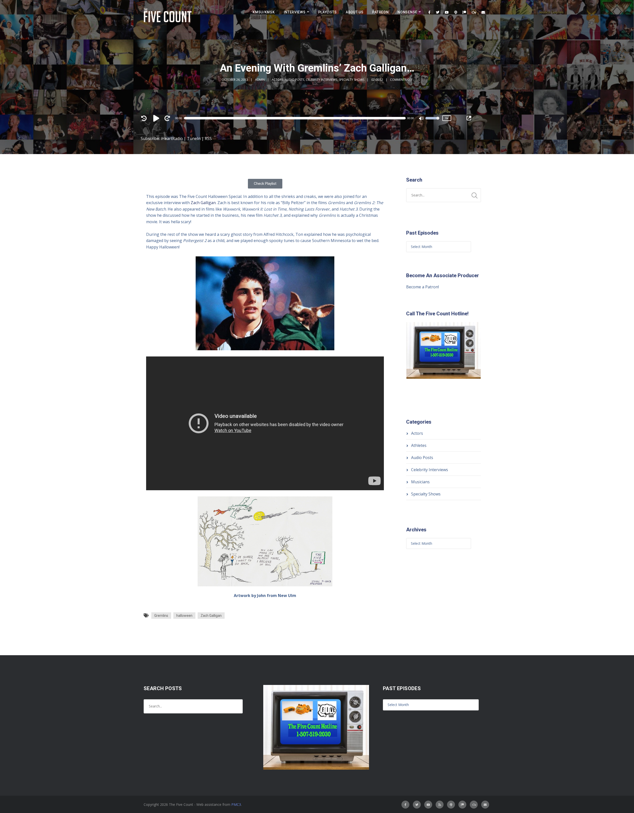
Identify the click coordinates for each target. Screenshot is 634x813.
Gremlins (161, 616)
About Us (355, 12)
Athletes (418, 445)
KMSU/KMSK (264, 12)
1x (446, 118)
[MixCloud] (474, 12)
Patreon (380, 12)
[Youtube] (446, 12)
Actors (277, 80)
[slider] (432, 121)
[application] (297, 118)
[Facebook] (429, 12)
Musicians (420, 482)
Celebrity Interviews (321, 80)
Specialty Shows (351, 80)
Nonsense (407, 12)
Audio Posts (294, 80)
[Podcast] (455, 12)
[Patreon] (464, 12)
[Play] (157, 118)
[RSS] (440, 805)
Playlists (327, 12)
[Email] (483, 12)
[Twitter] (437, 12)
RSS (208, 138)
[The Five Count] (168, 15)
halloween (184, 616)
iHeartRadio (172, 138)
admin (260, 80)
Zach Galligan (203, 202)
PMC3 (236, 804)
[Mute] (421, 118)
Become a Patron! (422, 287)
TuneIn (194, 138)
